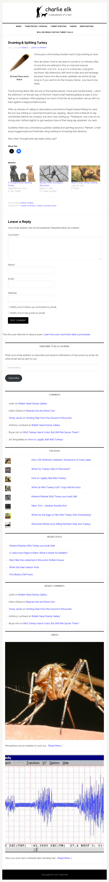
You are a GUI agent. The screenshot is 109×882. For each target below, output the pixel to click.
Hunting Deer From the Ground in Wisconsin (49, 418)
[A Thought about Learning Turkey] (22, 173)
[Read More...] (55, 745)
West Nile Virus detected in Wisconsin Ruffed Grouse (36, 560)
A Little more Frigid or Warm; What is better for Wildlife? (38, 553)
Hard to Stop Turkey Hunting (84, 183)
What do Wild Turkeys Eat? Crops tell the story (56, 487)
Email (11, 279)
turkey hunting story (46, 206)
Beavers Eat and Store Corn (40, 410)
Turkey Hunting (27, 206)
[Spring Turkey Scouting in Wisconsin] (54, 173)
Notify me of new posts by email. (27, 313)
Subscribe (14, 378)
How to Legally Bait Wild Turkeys (45, 439)
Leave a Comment (39, 48)
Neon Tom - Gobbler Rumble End (49, 505)
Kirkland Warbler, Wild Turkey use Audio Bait (54, 496)
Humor (23, 203)
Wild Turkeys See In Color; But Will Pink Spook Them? (51, 432)
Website (12, 293)
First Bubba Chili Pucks (21, 574)
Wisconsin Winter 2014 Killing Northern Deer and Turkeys (61, 524)
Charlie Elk (54, 11)
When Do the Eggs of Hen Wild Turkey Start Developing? (61, 514)
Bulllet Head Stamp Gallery (32, 403)
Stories (30, 203)
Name (12, 264)
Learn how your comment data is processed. (67, 334)
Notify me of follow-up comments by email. (33, 307)
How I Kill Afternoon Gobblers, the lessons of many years (61, 459)
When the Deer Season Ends (24, 567)
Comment (14, 235)
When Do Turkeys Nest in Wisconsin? (50, 469)
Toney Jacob (15, 418)
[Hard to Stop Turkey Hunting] (85, 173)
